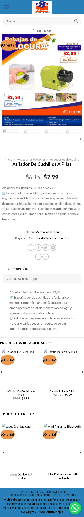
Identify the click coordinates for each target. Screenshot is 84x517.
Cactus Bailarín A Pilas (63, 391)
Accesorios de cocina (64, 159)
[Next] (75, 80)
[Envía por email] (53, 247)
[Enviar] (76, 20)
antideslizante (45, 238)
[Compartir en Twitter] (45, 247)
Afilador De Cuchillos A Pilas (21, 393)
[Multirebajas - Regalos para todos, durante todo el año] (42, 7)
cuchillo (58, 238)
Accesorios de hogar (31, 159)
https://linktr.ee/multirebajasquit (42, 491)
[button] (75, 508)
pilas (66, 238)
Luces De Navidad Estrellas (21, 476)
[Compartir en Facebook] (38, 247)
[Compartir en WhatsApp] (31, 247)
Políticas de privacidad (61, 494)
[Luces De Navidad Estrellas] (21, 446)
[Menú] (6, 7)
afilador (31, 238)
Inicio (8, 159)
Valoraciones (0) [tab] (21, 279)
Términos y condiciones (24, 494)
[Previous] (8, 80)
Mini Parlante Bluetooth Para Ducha (63, 476)
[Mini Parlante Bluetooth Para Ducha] (63, 446)
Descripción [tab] (17, 269)
